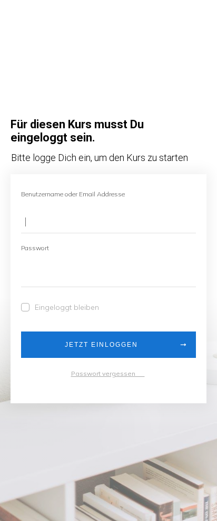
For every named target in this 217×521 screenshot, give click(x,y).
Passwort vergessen (108, 373)
